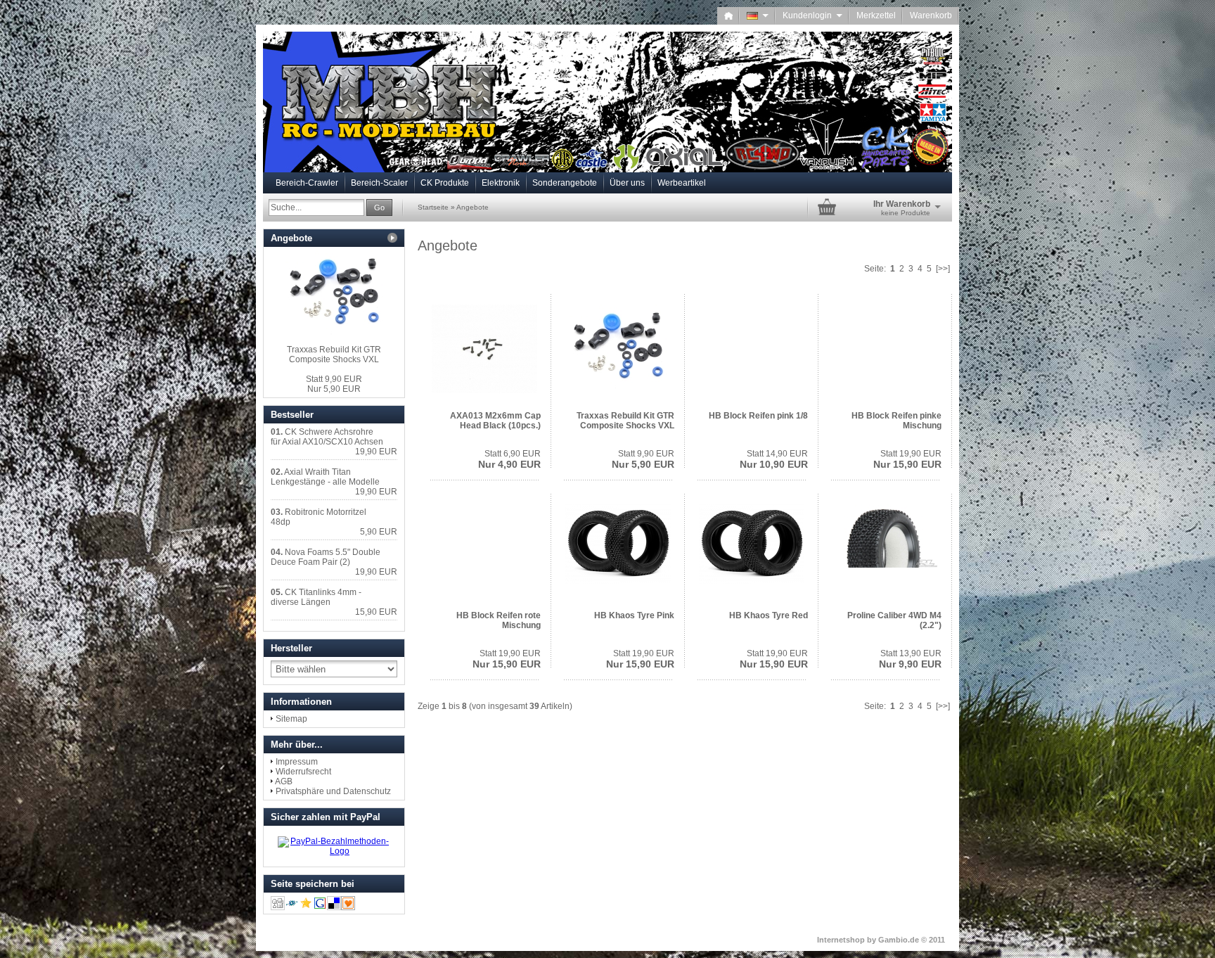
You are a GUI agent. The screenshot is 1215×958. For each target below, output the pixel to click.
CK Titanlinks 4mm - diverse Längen (316, 597)
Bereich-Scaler (379, 183)
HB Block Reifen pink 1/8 (758, 416)
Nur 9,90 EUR (910, 659)
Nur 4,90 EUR (509, 459)
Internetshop (841, 939)
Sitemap (291, 719)
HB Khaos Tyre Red (768, 615)
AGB (283, 781)
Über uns (627, 183)
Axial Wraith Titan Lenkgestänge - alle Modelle (325, 477)
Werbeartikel (681, 183)
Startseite (433, 207)
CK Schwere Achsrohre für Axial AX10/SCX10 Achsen (327, 437)
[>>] (943, 269)
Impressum (297, 762)
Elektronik (501, 183)
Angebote (472, 207)
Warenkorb (931, 15)
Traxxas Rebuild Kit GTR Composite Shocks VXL (625, 420)
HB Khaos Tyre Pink (634, 615)
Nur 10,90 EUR (774, 459)
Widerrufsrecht (303, 772)
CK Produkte (444, 183)
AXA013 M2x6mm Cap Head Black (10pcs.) (495, 420)
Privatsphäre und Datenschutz (333, 791)
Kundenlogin (812, 15)
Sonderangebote (564, 183)
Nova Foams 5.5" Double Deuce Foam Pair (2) (325, 557)
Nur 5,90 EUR (643, 459)
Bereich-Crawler (307, 183)
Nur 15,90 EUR (907, 459)
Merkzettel (876, 15)
